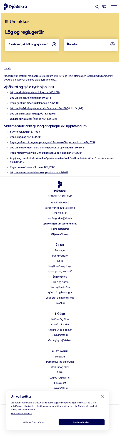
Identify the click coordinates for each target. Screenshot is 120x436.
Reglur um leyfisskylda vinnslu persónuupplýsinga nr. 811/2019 (46, 153)
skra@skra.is (65, 218)
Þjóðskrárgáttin (60, 319)
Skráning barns (60, 282)
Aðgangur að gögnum (60, 330)
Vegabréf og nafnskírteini (60, 297)
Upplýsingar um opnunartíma (60, 223)
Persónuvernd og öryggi (60, 361)
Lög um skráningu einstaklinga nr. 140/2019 (35, 92)
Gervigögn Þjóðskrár (60, 340)
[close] (102, 396)
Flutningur (60, 250)
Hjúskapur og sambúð (60, 271)
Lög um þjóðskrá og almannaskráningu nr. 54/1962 (39, 108)
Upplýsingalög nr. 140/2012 (25, 137)
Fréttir (60, 372)
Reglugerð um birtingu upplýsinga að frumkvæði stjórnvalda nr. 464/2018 (52, 142)
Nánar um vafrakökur (21, 413)
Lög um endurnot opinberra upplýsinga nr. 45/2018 (39, 172)
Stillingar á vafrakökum (33, 422)
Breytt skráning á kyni (60, 266)
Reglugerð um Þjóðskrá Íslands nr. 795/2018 (35, 103)
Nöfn (60, 261)
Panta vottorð (60, 255)
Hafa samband (60, 229)
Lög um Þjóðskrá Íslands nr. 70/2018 (30, 97)
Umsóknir (60, 303)
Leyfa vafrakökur (81, 422)
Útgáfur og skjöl (60, 367)
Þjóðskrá (60, 356)
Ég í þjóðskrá (60, 276)
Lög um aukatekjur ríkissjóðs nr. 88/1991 (33, 113)
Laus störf (60, 383)
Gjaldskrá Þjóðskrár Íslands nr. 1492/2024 (33, 119)
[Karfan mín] (103, 7)
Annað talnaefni (60, 324)
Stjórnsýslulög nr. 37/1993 (25, 131)
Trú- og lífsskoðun (60, 287)
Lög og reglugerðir (60, 377)
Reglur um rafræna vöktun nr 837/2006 (32, 167)
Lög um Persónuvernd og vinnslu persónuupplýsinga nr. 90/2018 (47, 147)
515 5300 (63, 213)
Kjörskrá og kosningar (60, 292)
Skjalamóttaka (60, 234)
